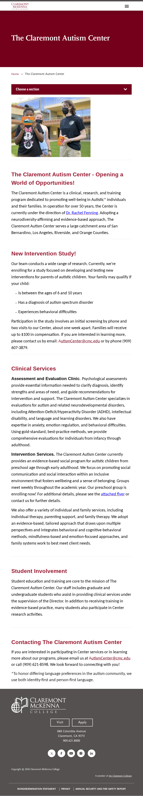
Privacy (65, 789)
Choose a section (27, 89)
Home (15, 74)
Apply (82, 722)
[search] (119, 6)
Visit (60, 722)
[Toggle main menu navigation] (127, 6)
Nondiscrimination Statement (36, 789)
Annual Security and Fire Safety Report (101, 789)
